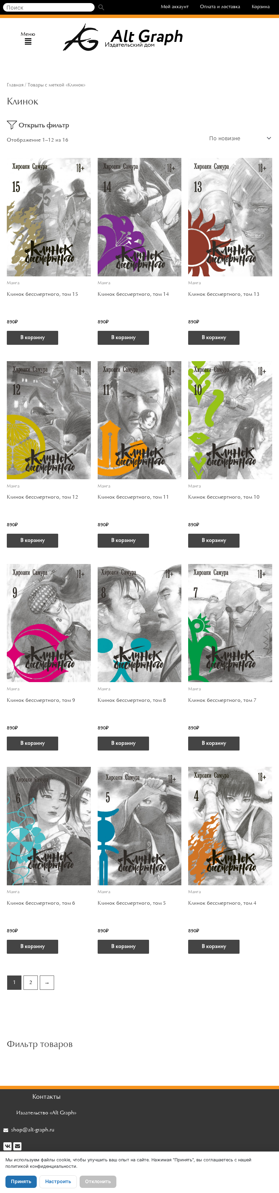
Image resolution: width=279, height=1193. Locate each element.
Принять (21, 1181)
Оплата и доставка (220, 7)
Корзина (261, 7)
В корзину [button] (32, 337)
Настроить (58, 1181)
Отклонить (98, 1181)
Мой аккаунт (174, 7)
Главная (15, 85)
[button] (28, 42)
